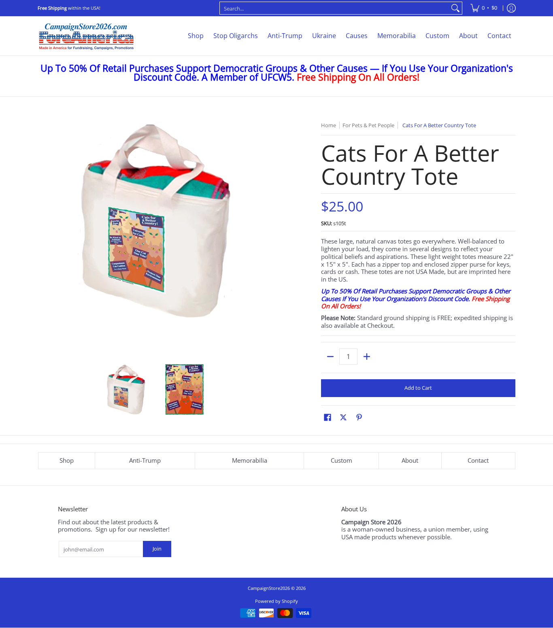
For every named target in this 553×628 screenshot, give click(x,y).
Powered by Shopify (276, 601)
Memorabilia (249, 460)
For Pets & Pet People (368, 125)
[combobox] (334, 8)
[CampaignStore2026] (86, 36)
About (410, 460)
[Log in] (511, 8)
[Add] (366, 356)
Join (157, 548)
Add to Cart (418, 387)
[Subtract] (330, 356)
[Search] (455, 8)
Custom (341, 460)
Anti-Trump (145, 460)
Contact (478, 460)
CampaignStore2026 (269, 588)
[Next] (267, 239)
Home (328, 125)
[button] (327, 417)
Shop (67, 460)
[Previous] (43, 239)
